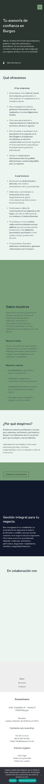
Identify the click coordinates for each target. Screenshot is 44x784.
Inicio (22, 679)
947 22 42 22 (24, 736)
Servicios (22, 683)
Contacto (22, 686)
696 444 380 (24, 738)
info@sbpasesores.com (25, 741)
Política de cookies (22, 761)
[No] (41, 775)
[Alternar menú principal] (39, 7)
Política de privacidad (27, 780)
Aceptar (13, 780)
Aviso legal (22, 755)
